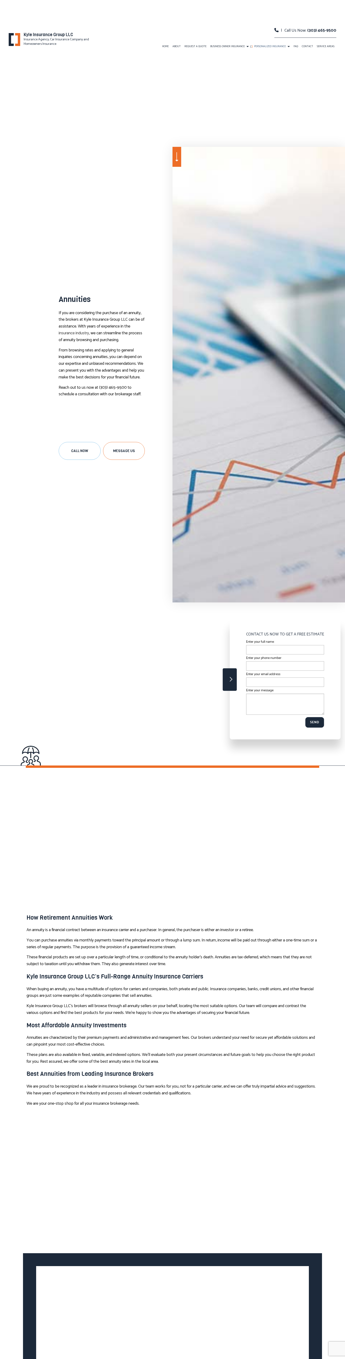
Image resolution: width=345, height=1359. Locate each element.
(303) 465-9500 (321, 30)
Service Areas (325, 46)
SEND (312, 722)
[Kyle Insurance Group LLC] (14, 39)
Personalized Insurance (270, 46)
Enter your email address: (261, 674)
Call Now (79, 451)
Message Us (124, 451)
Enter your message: (258, 690)
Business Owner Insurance (227, 46)
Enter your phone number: (262, 657)
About (176, 46)
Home (165, 46)
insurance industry (74, 333)
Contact (307, 46)
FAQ (296, 46)
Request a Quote (195, 46)
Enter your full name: (258, 641)
